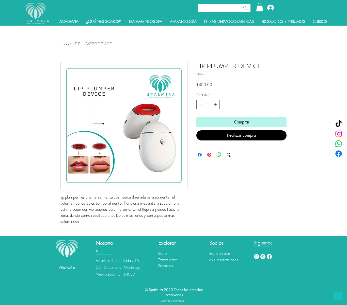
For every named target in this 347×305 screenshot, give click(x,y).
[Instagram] (338, 134)
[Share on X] (229, 155)
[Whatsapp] (262, 256)
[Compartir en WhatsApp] (219, 155)
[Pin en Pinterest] (209, 155)
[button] (259, 7)
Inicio (64, 44)
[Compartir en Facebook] (200, 155)
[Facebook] (338, 153)
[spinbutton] (208, 104)
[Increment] (216, 104)
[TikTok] (338, 124)
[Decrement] (200, 104)
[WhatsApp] (338, 143)
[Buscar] (245, 8)
